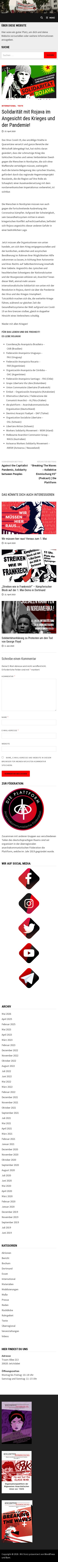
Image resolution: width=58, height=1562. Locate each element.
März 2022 (7, 1086)
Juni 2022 (7, 1076)
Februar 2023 (8, 1045)
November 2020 (10, 1154)
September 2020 (10, 1165)
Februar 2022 (8, 1092)
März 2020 (7, 1196)
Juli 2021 (6, 1118)
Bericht (5, 1258)
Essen (5, 1273)
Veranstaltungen (10, 1331)
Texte (20, 106)
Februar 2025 (8, 1024)
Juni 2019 (7, 1232)
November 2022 (10, 1055)
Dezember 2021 (10, 1097)
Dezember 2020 (10, 1149)
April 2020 (7, 1191)
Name (5, 717)
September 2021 (10, 1112)
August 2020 (8, 1170)
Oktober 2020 (9, 1159)
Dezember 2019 (10, 1211)
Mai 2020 (6, 1185)
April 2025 (7, 1019)
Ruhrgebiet (7, 1315)
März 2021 (7, 1133)
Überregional (8, 1325)
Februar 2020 (8, 1201)
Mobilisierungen (10, 1289)
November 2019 (10, 1217)
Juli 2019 (6, 1227)
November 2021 (10, 1102)
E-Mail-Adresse (10, 730)
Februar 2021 (8, 1139)
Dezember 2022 (10, 1050)
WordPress (49, 1554)
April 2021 (7, 1128)
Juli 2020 (6, 1175)
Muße (5, 1294)
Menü (52, 17)
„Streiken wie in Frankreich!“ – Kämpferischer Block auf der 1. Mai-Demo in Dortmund (27, 588)
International (9, 106)
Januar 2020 (8, 1206)
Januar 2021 (8, 1144)
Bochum (6, 1263)
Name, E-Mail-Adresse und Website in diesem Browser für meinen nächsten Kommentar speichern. (26, 761)
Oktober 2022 (9, 1060)
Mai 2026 (6, 1013)
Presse (5, 1299)
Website (6, 743)
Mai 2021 (6, 1123)
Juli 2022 (6, 1071)
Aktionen (6, 1252)
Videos (5, 1336)
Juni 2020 (7, 1180)
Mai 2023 (6, 1029)
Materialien (8, 1284)
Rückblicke (7, 1310)
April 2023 (7, 1034)
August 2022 (8, 1066)
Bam (8, 1557)
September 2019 (10, 1222)
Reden (5, 1305)
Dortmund (7, 1268)
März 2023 (7, 1039)
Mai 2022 (6, 1081)
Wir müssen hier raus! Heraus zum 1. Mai (24, 538)
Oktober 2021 (9, 1107)
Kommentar (8, 676)
